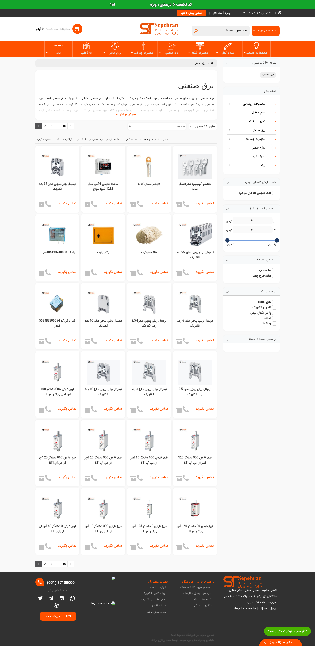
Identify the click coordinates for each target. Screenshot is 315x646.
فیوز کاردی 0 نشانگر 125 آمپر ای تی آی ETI (149, 529)
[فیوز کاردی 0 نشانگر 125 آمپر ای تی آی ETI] (149, 509)
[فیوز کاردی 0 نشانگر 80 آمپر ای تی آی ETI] (57, 509)
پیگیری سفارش (203, 606)
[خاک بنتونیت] (149, 235)
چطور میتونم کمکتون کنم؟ (285, 631)
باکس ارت (103, 252)
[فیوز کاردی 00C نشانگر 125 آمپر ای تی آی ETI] (195, 440)
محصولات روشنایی (256, 53)
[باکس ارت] (103, 235)
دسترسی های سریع (259, 13)
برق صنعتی (171, 53)
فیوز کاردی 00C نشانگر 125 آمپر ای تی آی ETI (195, 460)
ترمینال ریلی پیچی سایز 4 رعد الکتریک (149, 392)
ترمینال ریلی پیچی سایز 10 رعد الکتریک (103, 392)
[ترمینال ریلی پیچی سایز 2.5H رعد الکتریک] (149, 303)
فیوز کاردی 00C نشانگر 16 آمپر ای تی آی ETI (149, 460)
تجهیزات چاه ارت (143, 53)
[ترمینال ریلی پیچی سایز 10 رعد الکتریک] (103, 372)
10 (183, 570)
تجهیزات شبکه (200, 53)
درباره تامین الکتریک (154, 594)
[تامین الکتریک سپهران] (159, 28)
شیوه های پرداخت (201, 600)
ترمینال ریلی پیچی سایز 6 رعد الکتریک (195, 323)
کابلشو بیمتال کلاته (149, 184)
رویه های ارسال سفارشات (197, 594)
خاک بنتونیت (149, 252)
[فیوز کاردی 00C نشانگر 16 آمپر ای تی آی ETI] (149, 440)
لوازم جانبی (115, 53)
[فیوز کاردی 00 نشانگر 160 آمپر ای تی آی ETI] (195, 509)
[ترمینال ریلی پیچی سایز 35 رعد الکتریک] (57, 166)
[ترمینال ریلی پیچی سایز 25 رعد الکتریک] (195, 235)
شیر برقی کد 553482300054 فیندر (57, 323)
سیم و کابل (228, 53)
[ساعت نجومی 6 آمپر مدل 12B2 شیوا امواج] (103, 166)
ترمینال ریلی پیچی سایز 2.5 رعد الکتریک (195, 392)
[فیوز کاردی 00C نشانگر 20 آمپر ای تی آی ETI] (103, 440)
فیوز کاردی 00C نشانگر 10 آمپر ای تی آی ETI (103, 529)
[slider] (276, 240)
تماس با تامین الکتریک (153, 600)
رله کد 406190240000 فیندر (57, 252)
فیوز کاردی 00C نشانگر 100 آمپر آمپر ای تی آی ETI (57, 392)
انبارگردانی (86, 53)
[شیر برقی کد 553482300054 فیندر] (57, 303)
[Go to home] (212, 62)
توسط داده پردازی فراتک (165, 640)
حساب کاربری (158, 606)
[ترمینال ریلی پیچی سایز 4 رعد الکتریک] (149, 372)
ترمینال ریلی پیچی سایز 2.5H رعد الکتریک (149, 323)
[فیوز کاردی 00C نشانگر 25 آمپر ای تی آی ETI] (57, 440)
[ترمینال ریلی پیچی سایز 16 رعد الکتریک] (103, 303)
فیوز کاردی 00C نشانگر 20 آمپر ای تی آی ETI (103, 460)
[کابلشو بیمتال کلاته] (149, 166)
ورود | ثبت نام (222, 13)
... (192, 570)
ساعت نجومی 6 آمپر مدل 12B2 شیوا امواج (103, 186)
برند (58, 53)
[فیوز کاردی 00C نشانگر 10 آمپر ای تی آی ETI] (103, 509)
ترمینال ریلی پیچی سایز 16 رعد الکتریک (103, 323)
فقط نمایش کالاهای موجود (255, 193)
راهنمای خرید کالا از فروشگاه (196, 588)
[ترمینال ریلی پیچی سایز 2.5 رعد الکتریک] (195, 372)
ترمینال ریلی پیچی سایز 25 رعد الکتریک (195, 255)
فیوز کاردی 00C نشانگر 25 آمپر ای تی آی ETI (57, 460)
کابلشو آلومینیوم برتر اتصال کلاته (195, 186)
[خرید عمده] (179, 206)
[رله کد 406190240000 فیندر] (57, 235)
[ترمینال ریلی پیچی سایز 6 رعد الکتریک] (195, 303)
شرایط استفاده (158, 588)
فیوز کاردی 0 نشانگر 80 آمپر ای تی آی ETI (57, 529)
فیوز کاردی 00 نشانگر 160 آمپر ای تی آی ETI (195, 529)
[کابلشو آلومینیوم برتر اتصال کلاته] (195, 166)
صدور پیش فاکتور (191, 12)
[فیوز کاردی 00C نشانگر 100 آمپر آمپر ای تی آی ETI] (57, 372)
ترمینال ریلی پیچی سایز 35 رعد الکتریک (57, 186)
